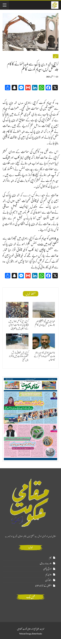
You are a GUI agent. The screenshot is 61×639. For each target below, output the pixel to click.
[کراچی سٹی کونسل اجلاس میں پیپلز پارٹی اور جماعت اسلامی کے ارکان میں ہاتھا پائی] (17, 310)
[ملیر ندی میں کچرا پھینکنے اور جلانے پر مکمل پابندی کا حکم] (44, 310)
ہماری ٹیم (48, 574)
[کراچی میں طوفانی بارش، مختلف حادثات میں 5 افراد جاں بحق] (17, 341)
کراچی (55, 56)
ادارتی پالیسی (47, 569)
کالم (50, 558)
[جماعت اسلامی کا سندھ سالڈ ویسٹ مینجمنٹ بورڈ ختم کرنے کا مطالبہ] (44, 341)
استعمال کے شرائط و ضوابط (43, 586)
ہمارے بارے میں (46, 563)
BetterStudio (37, 634)
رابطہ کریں (48, 580)
